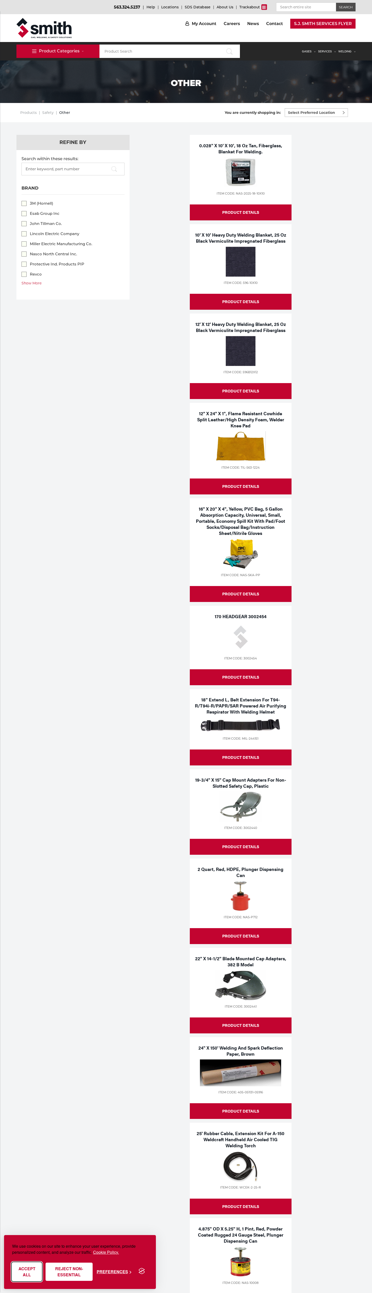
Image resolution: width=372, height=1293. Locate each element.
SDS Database (198, 7)
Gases (307, 51)
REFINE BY (72, 142)
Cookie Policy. (106, 1252)
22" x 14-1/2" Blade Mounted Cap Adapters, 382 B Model (240, 961)
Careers (232, 23)
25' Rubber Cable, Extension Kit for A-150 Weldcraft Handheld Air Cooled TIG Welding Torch (240, 1139)
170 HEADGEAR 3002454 (240, 616)
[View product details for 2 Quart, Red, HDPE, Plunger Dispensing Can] (241, 896)
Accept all (26, 1272)
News (253, 23)
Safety (48, 112)
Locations (170, 7)
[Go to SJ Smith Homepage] (44, 28)
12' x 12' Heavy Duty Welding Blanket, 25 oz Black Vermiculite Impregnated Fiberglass (240, 327)
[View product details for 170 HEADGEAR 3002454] (241, 637)
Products (28, 112)
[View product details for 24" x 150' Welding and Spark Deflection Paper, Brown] (241, 1072)
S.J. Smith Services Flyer (323, 23)
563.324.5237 (127, 7)
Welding (345, 51)
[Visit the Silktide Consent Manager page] (142, 1271)
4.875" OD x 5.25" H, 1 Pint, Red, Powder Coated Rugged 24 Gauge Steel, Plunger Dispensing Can (240, 1234)
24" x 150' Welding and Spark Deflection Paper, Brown (240, 1051)
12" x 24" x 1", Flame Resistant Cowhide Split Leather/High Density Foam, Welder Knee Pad (240, 419)
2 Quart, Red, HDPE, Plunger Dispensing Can (240, 872)
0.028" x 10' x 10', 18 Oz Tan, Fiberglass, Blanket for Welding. (240, 148)
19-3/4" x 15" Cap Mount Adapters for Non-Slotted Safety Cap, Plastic (240, 783)
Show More (32, 283)
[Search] (114, 169)
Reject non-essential (69, 1272)
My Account (204, 23)
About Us (225, 7)
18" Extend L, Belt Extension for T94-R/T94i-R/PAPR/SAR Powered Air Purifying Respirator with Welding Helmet (240, 705)
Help (151, 7)
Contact (274, 23)
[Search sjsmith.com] (229, 51)
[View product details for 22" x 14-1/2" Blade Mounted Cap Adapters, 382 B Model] (241, 985)
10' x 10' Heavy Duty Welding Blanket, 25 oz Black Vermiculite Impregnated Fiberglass (240, 238)
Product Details (240, 212)
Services (325, 51)
